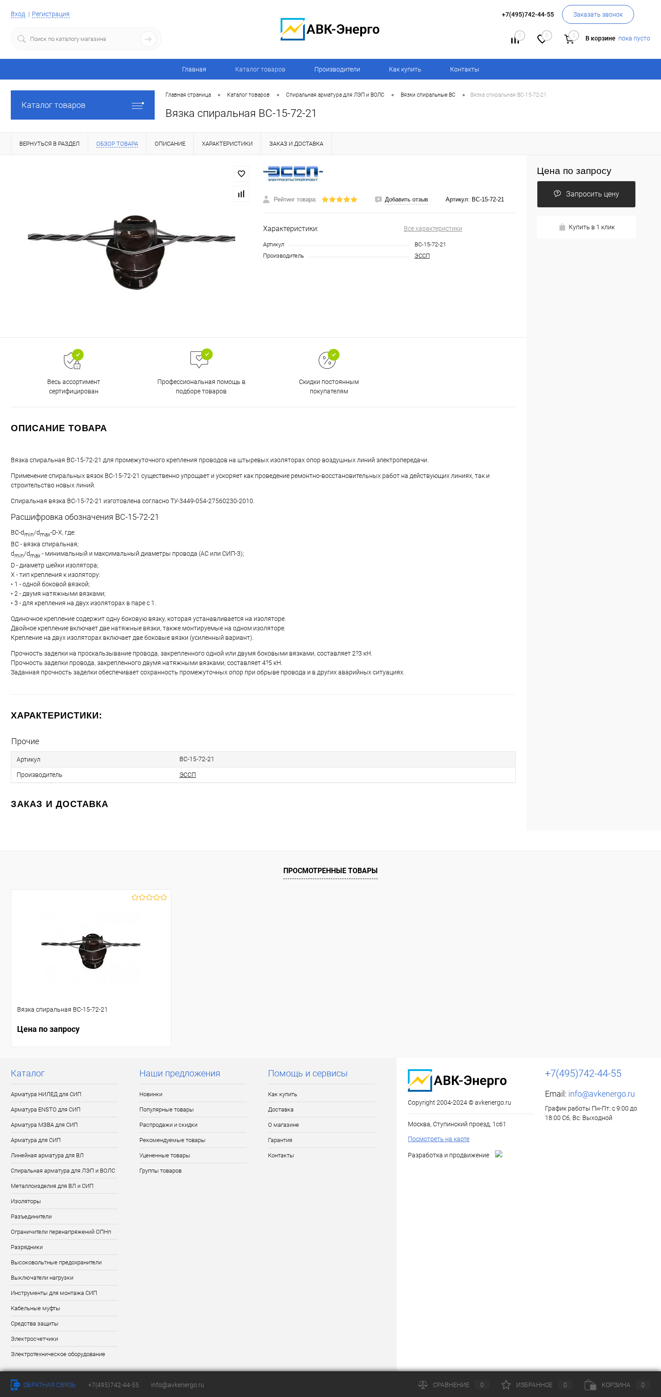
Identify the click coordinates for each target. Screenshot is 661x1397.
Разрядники (27, 1247)
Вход (18, 14)
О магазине (283, 1124)
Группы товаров (160, 1170)
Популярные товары (166, 1109)
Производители (337, 69)
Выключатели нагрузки (42, 1277)
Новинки (150, 1094)
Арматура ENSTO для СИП (45, 1109)
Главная (194, 69)
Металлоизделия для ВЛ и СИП (52, 1186)
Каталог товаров (53, 105)
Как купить (405, 69)
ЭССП (422, 255)
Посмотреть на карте (438, 1139)
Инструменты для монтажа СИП (54, 1293)
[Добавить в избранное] (241, 174)
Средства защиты (34, 1323)
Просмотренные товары (330, 870)
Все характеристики (433, 228)
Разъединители (31, 1216)
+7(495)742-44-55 (113, 1384)
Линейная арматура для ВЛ (47, 1155)
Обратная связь (49, 1384)
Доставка (281, 1109)
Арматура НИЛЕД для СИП (46, 1094)
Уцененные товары (164, 1155)
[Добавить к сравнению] (241, 194)
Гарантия (280, 1140)
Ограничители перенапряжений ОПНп (61, 1231)
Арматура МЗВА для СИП (44, 1124)
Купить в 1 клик (592, 227)
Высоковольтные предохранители (56, 1262)
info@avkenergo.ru (601, 1093)
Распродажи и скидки (168, 1124)
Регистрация (51, 14)
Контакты (464, 69)
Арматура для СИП (36, 1140)
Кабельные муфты (35, 1308)
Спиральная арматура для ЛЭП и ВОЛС (63, 1170)
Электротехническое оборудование (58, 1354)
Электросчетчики (34, 1338)
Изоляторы (26, 1201)
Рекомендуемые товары (172, 1140)
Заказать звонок (598, 14)
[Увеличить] (131, 246)
